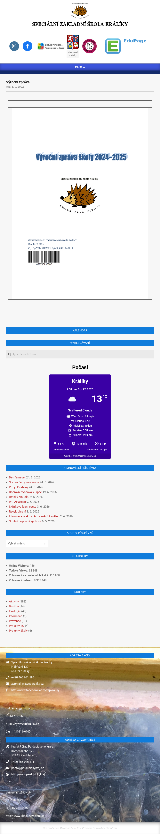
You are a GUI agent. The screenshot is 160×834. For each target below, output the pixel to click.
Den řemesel (17, 477)
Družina (14, 606)
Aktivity (14, 601)
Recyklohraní (17, 511)
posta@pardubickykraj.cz (27, 768)
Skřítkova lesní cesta (22, 506)
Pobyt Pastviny (18, 487)
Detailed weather (61, 449)
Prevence (15, 621)
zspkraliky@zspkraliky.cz (27, 683)
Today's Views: (19, 570)
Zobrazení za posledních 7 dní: (29, 575)
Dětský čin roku (19, 497)
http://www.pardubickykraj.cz (30, 774)
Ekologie (14, 611)
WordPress (111, 828)
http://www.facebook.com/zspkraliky (35, 690)
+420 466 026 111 (22, 762)
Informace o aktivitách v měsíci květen (34, 516)
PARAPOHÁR (17, 502)
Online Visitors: (19, 565)
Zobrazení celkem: (21, 580)
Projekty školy (18, 630)
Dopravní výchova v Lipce (25, 492)
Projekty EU (16, 626)
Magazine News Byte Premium (76, 828)
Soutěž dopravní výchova (25, 521)
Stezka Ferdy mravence (24, 482)
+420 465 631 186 (22, 677)
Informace (15, 616)
